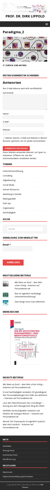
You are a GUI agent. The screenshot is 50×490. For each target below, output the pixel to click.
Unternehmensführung (13, 171)
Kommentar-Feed (10, 455)
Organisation (8, 208)
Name (5, 113)
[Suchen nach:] (25, 229)
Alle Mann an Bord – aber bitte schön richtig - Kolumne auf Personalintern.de (28, 285)
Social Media (8, 185)
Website (6, 129)
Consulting (7, 175)
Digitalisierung (9, 180)
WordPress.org (9, 459)
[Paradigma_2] (25, 60)
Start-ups (7, 203)
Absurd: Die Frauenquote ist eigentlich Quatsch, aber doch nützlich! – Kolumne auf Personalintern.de (24, 424)
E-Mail (5, 121)
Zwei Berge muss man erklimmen (30, 301)
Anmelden (7, 446)
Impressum (7, 472)
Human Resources (11, 189)
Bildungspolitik (9, 198)
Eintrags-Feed (8, 450)
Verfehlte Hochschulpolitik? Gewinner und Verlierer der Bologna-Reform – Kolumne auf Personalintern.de (23, 413)
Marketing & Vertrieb (12, 194)
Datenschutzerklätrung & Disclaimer (18, 476)
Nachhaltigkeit (9, 212)
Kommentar (8, 93)
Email (7, 244)
